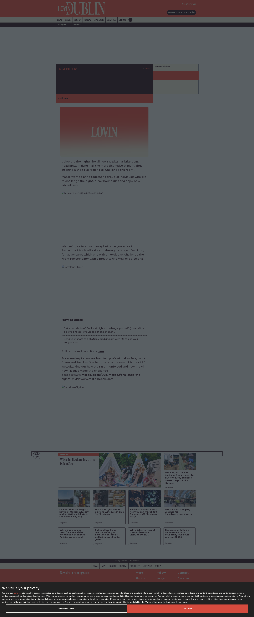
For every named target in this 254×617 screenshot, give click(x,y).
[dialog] (127, 599)
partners (17, 593)
